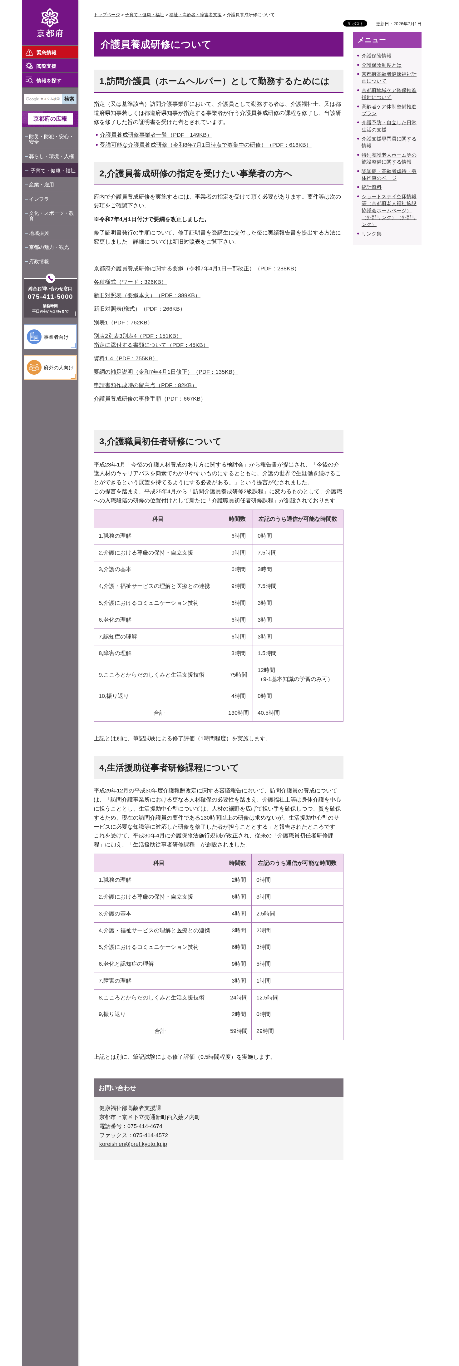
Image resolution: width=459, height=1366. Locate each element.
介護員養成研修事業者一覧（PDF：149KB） (156, 135)
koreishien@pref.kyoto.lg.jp (133, 1144)
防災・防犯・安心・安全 (51, 139)
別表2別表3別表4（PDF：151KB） (138, 336)
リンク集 (372, 233)
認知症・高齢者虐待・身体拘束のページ (389, 175)
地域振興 (39, 233)
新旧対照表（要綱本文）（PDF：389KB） (147, 295)
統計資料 (372, 187)
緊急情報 (47, 52)
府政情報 (39, 261)
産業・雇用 (41, 184)
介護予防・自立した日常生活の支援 (389, 126)
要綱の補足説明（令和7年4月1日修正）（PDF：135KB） (166, 372)
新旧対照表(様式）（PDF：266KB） (139, 309)
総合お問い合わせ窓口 (50, 288)
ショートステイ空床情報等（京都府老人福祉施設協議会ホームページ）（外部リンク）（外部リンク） (389, 210)
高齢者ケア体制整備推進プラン (389, 110)
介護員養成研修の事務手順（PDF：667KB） (150, 399)
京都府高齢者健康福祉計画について (389, 78)
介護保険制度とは (382, 65)
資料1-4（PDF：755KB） (126, 358)
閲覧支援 (47, 66)
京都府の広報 (50, 119)
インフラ (39, 199)
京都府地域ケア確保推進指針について (389, 94)
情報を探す (49, 80)
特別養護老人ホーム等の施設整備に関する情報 (389, 158)
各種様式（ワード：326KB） (130, 282)
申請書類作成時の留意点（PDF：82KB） (145, 385)
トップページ (107, 14)
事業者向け (56, 337)
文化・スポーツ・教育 (51, 215)
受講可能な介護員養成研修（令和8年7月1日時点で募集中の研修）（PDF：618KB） (206, 145)
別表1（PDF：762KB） (123, 322)
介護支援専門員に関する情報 (389, 142)
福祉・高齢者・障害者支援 (195, 14)
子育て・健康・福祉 (53, 170)
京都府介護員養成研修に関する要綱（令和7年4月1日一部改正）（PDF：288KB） (197, 268)
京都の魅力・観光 (49, 247)
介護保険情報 (377, 55)
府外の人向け (59, 367)
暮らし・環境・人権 (51, 156)
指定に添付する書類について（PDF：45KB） (151, 345)
